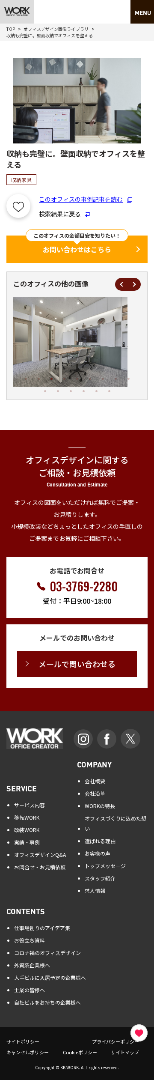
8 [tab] (115, 378)
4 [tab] (64, 378)
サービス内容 (29, 805)
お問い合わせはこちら (77, 249)
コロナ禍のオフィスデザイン (47, 952)
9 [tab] (128, 378)
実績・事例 (27, 842)
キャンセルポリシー (27, 1052)
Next (134, 284)
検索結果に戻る (60, 213)
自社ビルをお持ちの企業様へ (47, 1002)
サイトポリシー (22, 1041)
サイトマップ (125, 1052)
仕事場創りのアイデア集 (42, 927)
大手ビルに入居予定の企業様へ (50, 977)
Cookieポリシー (80, 1052)
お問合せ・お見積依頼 (39, 867)
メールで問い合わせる (77, 663)
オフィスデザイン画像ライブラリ (56, 29)
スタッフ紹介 (100, 878)
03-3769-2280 (84, 586)
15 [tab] (109, 391)
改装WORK (26, 829)
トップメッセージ (105, 865)
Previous (121, 284)
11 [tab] (57, 391)
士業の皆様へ (29, 989)
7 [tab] (102, 378)
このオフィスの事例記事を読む (81, 199)
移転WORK (26, 817)
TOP (10, 29)
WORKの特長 (100, 805)
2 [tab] (38, 378)
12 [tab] (70, 391)
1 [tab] (25, 378)
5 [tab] (77, 378)
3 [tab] (51, 378)
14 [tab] (96, 391)
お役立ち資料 (29, 940)
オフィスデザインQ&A (40, 854)
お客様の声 (97, 853)
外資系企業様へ (32, 965)
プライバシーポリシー (115, 1041)
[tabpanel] (68, 342)
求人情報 (95, 890)
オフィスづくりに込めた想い (115, 823)
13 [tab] (83, 391)
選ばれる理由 (100, 840)
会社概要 (95, 781)
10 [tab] (45, 391)
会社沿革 (95, 793)
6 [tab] (90, 378)
